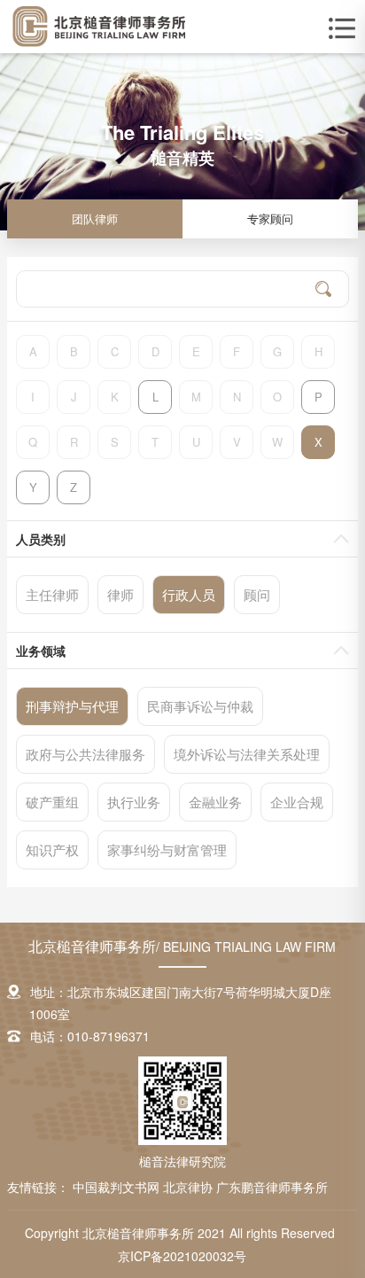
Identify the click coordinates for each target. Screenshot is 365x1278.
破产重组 (52, 801)
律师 (120, 594)
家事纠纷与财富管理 (167, 849)
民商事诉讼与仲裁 (200, 706)
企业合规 (296, 801)
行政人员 (188, 594)
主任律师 (52, 594)
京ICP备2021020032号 (182, 1256)
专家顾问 (270, 218)
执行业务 (133, 801)
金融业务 (215, 801)
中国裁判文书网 (118, 1187)
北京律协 (189, 1187)
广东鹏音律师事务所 (272, 1187)
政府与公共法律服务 (85, 753)
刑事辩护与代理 (72, 706)
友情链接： (38, 1187)
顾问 (257, 594)
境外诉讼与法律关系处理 (247, 753)
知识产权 (52, 849)
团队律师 (95, 218)
